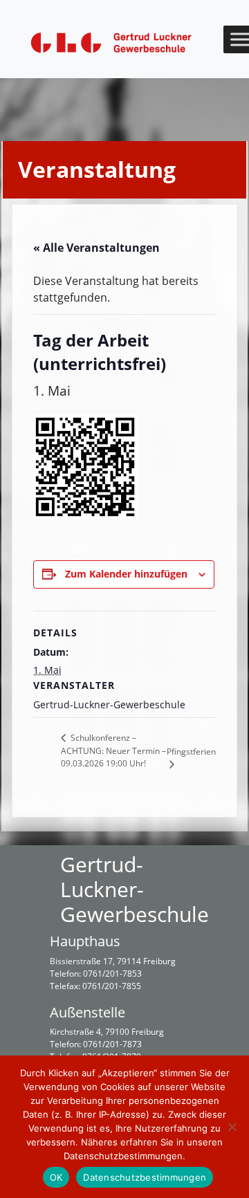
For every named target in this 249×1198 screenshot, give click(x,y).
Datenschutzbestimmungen (144, 1177)
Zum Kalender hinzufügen (126, 573)
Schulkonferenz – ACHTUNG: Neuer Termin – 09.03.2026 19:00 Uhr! (113, 750)
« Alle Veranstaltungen (96, 247)
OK (56, 1177)
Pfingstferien (191, 751)
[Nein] (232, 1127)
